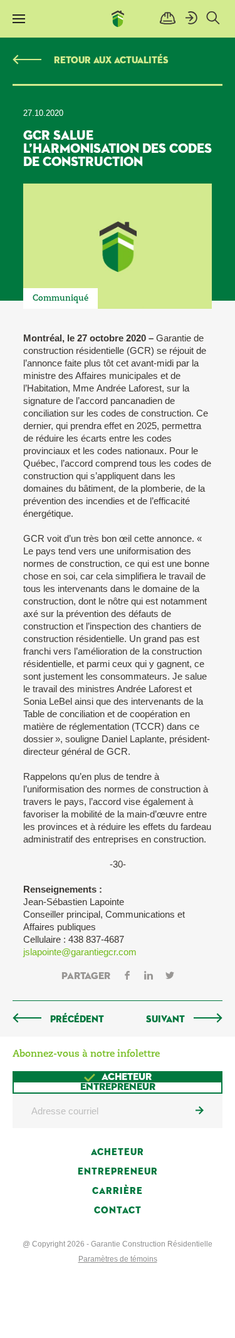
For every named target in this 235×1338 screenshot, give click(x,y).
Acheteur (117, 1152)
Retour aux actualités (111, 60)
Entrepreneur (118, 1171)
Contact (118, 1210)
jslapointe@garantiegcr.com (80, 952)
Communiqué (60, 298)
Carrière (117, 1191)
